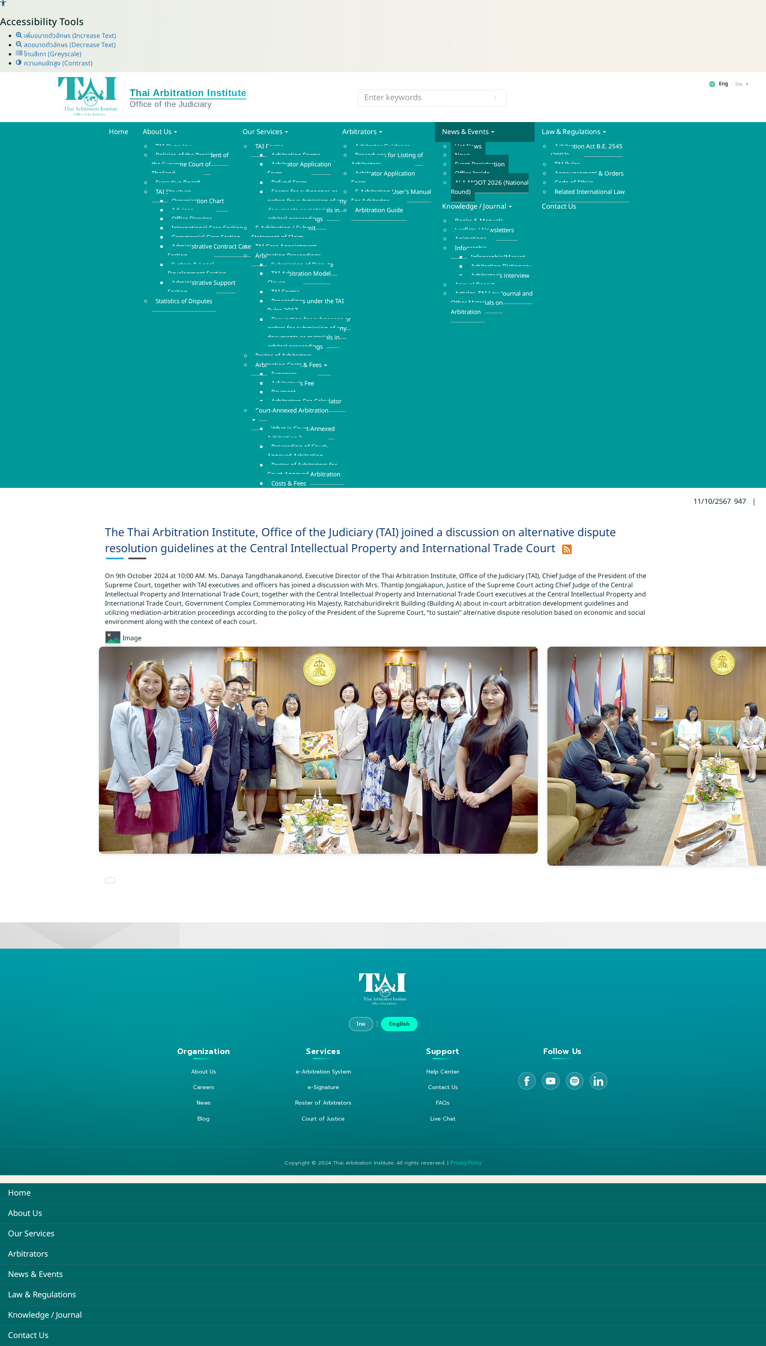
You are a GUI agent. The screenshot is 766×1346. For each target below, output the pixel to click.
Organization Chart (198, 201)
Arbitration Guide (379, 210)
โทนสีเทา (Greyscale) (51, 54)
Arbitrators (360, 132)
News (204, 1103)
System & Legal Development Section (197, 270)
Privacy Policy (466, 1163)
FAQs (443, 1103)
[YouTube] (551, 1081)
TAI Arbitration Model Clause (299, 278)
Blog (203, 1119)
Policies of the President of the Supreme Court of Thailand (190, 164)
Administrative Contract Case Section (209, 251)
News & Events (466, 132)
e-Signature (323, 1087)
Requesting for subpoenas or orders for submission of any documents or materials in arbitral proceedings (309, 333)
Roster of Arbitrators (323, 1103)
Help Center (442, 1072)
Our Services (263, 132)
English (399, 1024)
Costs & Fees (288, 483)
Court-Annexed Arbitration (291, 410)
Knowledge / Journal (475, 206)
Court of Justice (323, 1119)
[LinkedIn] (599, 1081)
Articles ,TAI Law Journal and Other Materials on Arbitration (492, 303)
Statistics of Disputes (184, 301)
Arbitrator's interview (500, 275)
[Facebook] (527, 1081)
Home (118, 132)
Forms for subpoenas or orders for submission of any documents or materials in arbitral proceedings (307, 205)
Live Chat (443, 1119)
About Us (158, 132)
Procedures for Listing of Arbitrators (387, 160)
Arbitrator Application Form (299, 169)
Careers (203, 1087)
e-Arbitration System (323, 1072)
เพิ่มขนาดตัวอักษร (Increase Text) (69, 36)
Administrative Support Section (201, 287)
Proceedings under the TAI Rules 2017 (305, 306)
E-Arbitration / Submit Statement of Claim (283, 233)
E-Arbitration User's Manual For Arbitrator (391, 196)
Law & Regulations (572, 132)
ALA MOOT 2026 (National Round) (490, 187)
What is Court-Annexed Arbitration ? (301, 433)
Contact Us (559, 206)
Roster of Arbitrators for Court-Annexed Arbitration (303, 470)
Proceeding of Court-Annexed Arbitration (297, 451)
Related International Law (590, 192)
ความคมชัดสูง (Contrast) (57, 63)
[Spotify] (575, 1081)
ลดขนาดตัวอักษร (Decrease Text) (69, 45)
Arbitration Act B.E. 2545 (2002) (587, 151)
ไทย (361, 1024)
